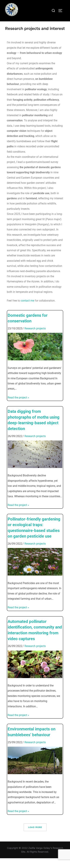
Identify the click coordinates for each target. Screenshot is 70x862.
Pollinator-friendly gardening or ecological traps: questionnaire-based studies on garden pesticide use (34, 528)
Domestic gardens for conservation (28, 318)
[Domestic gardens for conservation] (35, 359)
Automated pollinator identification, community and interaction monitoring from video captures (35, 630)
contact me (27, 300)
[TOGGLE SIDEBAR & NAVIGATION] (61, 10)
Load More (35, 827)
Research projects (35, 328)
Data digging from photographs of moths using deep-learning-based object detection (33, 420)
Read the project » (18, 397)
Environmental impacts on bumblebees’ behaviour (31, 732)
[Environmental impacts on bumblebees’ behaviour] (35, 773)
